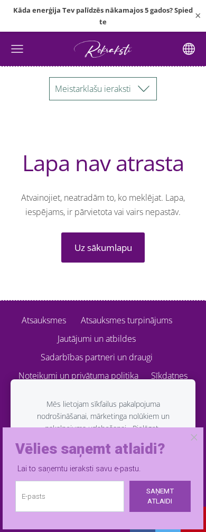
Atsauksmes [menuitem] (44, 320)
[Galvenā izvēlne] (17, 48)
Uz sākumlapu (103, 247)
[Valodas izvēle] (188, 48)
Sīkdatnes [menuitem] (169, 375)
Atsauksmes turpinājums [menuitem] (126, 320)
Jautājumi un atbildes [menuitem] (97, 338)
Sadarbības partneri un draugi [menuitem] (97, 357)
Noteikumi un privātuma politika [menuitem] (78, 375)
